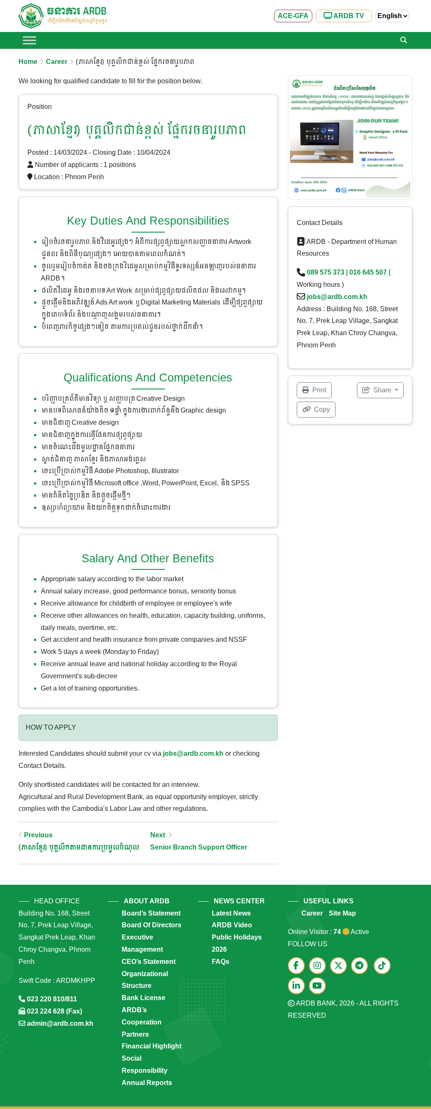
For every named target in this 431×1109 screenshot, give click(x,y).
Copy (321, 409)
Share (382, 390)
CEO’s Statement (149, 961)
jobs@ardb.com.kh (193, 753)
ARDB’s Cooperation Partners (142, 1022)
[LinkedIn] (298, 986)
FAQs (220, 961)
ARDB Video (232, 925)
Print (318, 390)
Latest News (231, 913)
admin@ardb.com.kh (60, 1023)
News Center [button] (239, 901)
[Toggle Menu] (29, 40)
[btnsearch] (403, 40)
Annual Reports (147, 1082)
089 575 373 (325, 272)
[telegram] (361, 966)
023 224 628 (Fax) (54, 1011)
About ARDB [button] (147, 901)
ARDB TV (348, 15)
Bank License (143, 997)
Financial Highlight (151, 1046)
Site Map (342, 913)
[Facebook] (298, 966)
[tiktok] (383, 966)
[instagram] (319, 966)
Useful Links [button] (328, 901)
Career (56, 61)
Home (28, 61)
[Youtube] (319, 986)
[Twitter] (340, 966)
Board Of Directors (151, 925)
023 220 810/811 (52, 999)
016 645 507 (368, 272)
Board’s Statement (151, 913)
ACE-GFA (293, 15)
